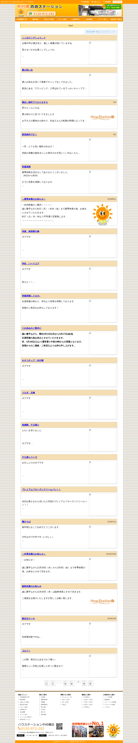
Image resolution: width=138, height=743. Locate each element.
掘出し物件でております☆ (35, 102)
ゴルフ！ (26, 651)
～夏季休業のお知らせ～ (34, 199)
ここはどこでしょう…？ (34, 37)
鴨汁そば (26, 521)
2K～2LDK (65, 702)
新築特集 (107, 699)
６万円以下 (86, 697)
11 (65, 684)
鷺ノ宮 (43, 712)
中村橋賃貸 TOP (22, 19)
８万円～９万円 (87, 704)
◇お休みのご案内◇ (31, 328)
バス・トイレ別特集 (110, 702)
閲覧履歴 (108, 2)
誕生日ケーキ (28, 618)
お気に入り (97, 2)
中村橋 (43, 697)
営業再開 (26, 167)
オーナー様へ (103, 19)
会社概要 (89, 19)
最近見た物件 (24, 704)
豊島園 (43, 702)
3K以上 (64, 704)
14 (84, 684)
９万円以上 (86, 707)
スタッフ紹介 (62, 19)
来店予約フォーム (25, 719)
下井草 (43, 709)
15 (90, 684)
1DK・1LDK (65, 699)
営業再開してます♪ (31, 296)
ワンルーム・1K (67, 697)
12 (71, 684)
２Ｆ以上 (107, 707)
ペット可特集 (108, 697)
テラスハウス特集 (109, 704)
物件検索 (35, 19)
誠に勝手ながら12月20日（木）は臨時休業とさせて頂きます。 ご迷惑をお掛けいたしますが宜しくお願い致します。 (52, 595)
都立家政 (43, 714)
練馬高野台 (44, 704)
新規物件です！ (29, 134)
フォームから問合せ (26, 717)
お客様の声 (75, 19)
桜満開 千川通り (30, 425)
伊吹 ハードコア (30, 263)
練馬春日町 (44, 699)
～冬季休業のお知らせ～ (34, 554)
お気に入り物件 (49, 19)
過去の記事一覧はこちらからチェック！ (101, 32)
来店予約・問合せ (116, 19)
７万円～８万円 (87, 702)
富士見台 (43, 707)
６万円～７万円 (87, 699)
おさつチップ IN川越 (33, 360)
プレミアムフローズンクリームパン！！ (41, 489)
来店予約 (118, 2)
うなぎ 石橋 (28, 392)
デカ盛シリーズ (29, 457)
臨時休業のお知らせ (31, 586)
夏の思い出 (27, 70)
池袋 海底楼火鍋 (30, 231)
